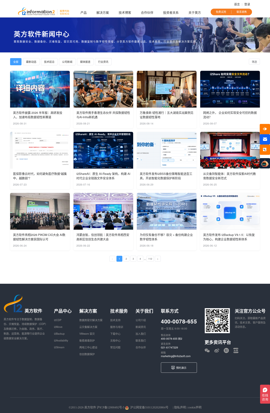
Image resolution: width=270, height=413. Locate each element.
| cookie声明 (193, 407)
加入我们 (141, 333)
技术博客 (125, 13)
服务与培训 (116, 327)
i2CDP (57, 320)
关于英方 (194, 13)
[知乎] (226, 350)
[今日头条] (235, 350)
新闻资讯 (141, 327)
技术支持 (115, 320)
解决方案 (102, 13)
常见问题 (115, 347)
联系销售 (242, 11)
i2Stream (59, 347)
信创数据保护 (87, 354)
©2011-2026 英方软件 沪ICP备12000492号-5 (96, 407)
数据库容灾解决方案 (90, 320)
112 (150, 258)
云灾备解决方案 (88, 327)
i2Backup (59, 333)
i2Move (58, 327)
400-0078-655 (179, 321)
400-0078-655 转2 (171, 338)
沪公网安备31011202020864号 (149, 407)
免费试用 (221, 11)
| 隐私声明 (179, 407)
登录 (247, 4)
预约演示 (181, 367)
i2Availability (61, 340)
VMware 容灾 (87, 333)
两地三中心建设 (88, 347)
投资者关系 (171, 13)
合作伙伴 (147, 13)
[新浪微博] (216, 350)
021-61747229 (169, 347)
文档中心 (115, 340)
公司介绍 (141, 320)
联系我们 (141, 340)
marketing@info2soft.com (176, 356)
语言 (237, 4)
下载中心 (115, 333)
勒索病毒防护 (87, 340)
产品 (83, 13)
